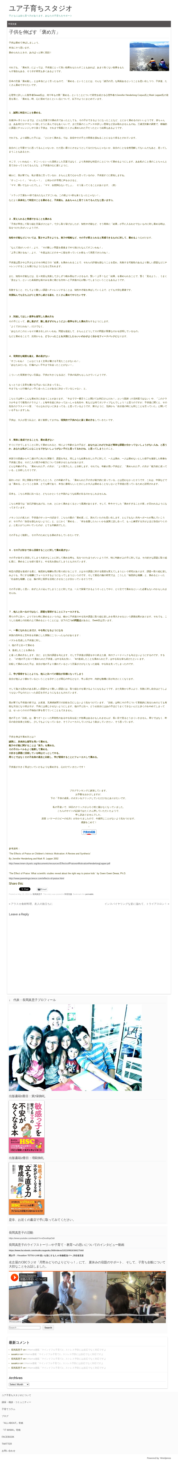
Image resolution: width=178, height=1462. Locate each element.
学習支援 (12, 24)
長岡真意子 (37, 894)
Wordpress (165, 1458)
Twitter (7, 1444)
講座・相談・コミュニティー (16, 1402)
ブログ (5, 1416)
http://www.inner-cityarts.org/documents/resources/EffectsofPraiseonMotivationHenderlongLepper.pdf (59, 863)
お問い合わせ (8, 1450)
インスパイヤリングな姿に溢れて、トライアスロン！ (136, 903)
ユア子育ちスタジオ (41, 8)
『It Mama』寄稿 (11, 1430)
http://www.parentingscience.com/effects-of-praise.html (36, 878)
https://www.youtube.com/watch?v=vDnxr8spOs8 (32, 1238)
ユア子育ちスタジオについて (16, 1395)
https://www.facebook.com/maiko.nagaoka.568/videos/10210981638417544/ (46, 1250)
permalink (89, 894)
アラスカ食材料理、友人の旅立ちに (31, 903)
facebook (8, 1437)
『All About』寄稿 (12, 1423)
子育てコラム (8, 1409)
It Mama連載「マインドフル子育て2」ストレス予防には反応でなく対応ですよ (66, 1349)
